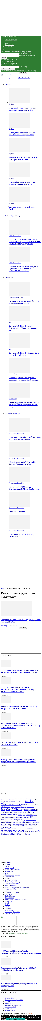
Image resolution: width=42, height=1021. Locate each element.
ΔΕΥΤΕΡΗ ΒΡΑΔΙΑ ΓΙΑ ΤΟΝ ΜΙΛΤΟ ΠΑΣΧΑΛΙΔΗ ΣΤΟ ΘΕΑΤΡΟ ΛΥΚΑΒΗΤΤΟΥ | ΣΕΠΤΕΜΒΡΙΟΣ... (20, 725)
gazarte (14, 799)
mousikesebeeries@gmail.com (18, 933)
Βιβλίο (7, 873)
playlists (11, 104)
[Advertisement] (21, 560)
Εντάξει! (9, 1019)
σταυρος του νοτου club (21, 828)
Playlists (7, 84)
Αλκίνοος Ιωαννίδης (19, 801)
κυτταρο (4, 820)
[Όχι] (26, 1019)
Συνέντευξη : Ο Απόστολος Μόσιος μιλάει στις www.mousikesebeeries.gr (23, 379)
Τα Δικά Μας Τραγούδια (12, 413)
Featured (7, 862)
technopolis (10, 801)
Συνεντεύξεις (9, 277)
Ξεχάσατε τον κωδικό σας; (9, 59)
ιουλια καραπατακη (12, 817)
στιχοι (32, 828)
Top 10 (7, 866)
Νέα (10, 322)
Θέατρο (23, 804)
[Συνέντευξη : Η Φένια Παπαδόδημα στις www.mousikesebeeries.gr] (19, 296)
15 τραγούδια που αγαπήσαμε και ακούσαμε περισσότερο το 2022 (22, 134)
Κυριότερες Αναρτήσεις (16, 297)
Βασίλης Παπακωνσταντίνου (17, 803)
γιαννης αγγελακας (7, 812)
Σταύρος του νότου (27, 807)
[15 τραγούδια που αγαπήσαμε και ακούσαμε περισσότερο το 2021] (19, 176)
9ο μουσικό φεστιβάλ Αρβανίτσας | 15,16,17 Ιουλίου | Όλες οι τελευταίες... (18, 969)
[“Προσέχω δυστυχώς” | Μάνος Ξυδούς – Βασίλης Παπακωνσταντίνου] (19, 456)
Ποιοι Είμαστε (9, 45)
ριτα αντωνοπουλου (32, 822)
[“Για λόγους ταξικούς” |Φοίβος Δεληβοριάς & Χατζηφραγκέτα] (6, 980)
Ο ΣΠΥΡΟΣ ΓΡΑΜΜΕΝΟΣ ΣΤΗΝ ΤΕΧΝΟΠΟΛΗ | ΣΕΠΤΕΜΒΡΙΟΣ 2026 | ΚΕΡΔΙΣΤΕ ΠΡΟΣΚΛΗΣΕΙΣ (25, 242)
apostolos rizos (4, 799)
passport (37, 799)
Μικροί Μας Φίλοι (10, 889)
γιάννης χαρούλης (30, 809)
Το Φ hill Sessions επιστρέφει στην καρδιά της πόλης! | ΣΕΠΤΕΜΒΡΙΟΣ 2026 (19, 707)
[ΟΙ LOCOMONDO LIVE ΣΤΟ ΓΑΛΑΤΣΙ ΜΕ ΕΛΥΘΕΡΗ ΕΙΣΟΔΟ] (6, 739)
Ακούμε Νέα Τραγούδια (12, 869)
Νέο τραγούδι (7, 807)
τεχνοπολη (19, 830)
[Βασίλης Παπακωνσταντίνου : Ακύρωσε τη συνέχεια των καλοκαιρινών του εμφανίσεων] (6, 756)
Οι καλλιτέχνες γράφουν (12, 892)
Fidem (30, 1014)
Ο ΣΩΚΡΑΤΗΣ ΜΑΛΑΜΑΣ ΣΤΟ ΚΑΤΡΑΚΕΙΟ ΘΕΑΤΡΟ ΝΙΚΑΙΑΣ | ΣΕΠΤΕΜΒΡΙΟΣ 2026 (20, 671)
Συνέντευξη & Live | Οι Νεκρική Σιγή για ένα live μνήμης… (24, 354)
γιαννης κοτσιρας (18, 812)
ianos (18, 799)
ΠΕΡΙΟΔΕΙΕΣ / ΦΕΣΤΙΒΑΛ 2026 (15, 899)
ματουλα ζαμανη (6, 822)
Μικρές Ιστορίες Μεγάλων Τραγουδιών (17, 887)
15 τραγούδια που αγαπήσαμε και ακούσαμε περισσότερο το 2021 (22, 183)
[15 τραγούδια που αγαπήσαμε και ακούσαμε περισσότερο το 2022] (19, 127)
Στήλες (7, 906)
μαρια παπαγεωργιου (30, 820)
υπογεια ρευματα (30, 831)
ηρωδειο (25, 812)
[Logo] (5, 78)
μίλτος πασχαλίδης (15, 820)
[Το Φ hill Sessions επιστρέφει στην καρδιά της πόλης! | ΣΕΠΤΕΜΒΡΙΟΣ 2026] (6, 703)
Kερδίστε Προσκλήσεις (12, 216)
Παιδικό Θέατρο (10, 896)
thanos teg (4, 626)
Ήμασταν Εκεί (9, 876)
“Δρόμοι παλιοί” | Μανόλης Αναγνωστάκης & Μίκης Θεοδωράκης (24, 488)
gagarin (9, 799)
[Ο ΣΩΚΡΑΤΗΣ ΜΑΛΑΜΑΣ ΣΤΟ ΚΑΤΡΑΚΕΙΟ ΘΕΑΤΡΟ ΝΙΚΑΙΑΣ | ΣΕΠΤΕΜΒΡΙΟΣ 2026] (6, 666)
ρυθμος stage (6, 824)
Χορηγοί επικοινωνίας (11, 913)
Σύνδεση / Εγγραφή (11, 40)
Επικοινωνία (8, 46)
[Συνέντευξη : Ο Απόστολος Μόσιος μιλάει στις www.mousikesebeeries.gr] (19, 372)
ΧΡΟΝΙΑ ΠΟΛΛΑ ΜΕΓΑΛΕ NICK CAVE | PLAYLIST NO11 (23, 158)
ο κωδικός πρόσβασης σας (27, 55)
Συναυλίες (8, 908)
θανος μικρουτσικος (26, 815)
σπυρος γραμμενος (20, 825)
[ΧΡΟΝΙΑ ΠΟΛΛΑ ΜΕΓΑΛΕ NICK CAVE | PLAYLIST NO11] (19, 152)
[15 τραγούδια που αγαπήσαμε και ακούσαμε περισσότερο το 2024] (19, 102)
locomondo (24, 799)
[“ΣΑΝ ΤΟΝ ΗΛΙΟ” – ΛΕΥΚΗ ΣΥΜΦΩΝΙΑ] (19, 529)
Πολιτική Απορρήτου (7, 61)
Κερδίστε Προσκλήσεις (12, 882)
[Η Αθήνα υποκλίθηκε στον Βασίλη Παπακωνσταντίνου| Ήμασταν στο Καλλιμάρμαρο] (6, 947)
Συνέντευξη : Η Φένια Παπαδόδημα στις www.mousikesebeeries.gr (25, 302)
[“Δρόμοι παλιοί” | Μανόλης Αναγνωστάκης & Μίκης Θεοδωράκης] (19, 481)
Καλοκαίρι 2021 (30, 804)
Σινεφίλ (7, 903)
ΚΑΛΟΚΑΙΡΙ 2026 (15, 236)
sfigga (3, 802)
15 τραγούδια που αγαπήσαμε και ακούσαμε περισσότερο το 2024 (22, 109)
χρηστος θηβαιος (24, 834)
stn (6, 801)
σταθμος (7, 905)
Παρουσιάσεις (9, 898)
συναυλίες (6, 830)
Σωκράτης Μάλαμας (11, 809)
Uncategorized (9, 868)
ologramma (31, 799)
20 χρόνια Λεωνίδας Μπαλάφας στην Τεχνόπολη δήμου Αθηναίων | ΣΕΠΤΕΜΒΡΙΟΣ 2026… (23, 268)
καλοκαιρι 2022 (27, 817)
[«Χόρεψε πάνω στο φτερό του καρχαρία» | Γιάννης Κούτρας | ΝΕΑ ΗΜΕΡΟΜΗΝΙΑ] (16, 616)
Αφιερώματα (9, 871)
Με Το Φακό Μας (10, 885)
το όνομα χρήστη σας (25, 53)
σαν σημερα (8, 901)
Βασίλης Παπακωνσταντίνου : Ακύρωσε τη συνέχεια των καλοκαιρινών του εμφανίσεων (18, 760)
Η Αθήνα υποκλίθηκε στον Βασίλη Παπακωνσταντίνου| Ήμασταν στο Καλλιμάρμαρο (21, 952)
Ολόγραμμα (8, 894)
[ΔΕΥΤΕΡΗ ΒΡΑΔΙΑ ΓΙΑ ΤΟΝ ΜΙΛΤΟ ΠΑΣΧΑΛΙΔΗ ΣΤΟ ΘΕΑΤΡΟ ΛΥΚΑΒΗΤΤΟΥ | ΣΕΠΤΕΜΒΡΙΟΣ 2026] (6, 719)
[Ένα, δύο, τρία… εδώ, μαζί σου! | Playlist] (19, 201)
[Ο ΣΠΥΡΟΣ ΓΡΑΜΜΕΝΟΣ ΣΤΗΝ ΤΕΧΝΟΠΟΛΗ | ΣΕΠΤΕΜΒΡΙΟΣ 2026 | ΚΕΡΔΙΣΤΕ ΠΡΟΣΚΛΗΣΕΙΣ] (19, 234)
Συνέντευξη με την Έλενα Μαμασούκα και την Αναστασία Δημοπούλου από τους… (24, 405)
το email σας (23, 67)
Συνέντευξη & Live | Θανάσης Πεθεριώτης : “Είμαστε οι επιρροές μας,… (23, 328)
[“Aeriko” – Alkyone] (19, 506)
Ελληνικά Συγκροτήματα (12, 875)
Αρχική (7, 43)
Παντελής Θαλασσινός (16, 807)
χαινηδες (14, 833)
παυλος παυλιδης (19, 822)
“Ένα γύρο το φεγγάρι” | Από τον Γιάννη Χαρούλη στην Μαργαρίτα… (25, 438)
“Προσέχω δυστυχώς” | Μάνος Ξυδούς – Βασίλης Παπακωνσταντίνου (25, 463)
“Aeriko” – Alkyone (17, 512)
